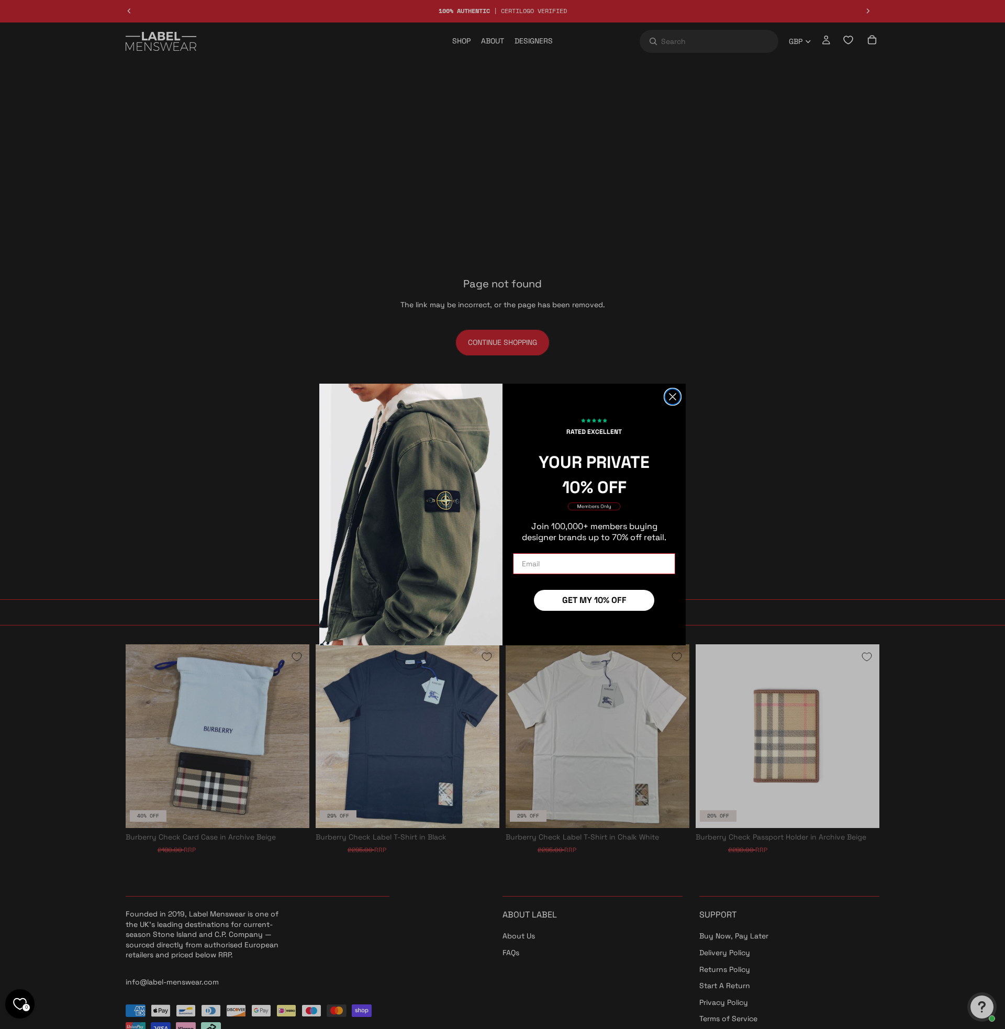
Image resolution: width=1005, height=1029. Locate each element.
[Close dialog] (672, 397)
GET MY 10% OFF (594, 600)
